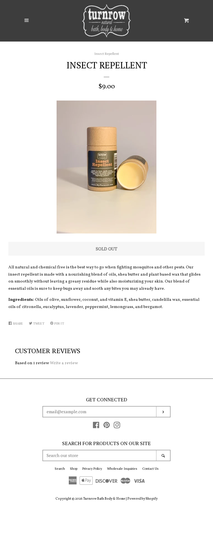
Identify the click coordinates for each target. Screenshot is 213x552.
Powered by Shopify (142, 499)
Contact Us (150, 468)
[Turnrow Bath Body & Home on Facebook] (96, 427)
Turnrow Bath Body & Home (104, 499)
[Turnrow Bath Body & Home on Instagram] (117, 427)
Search (60, 468)
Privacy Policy (92, 468)
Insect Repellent (106, 54)
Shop (73, 468)
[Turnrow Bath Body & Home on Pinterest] (106, 427)
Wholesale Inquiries (122, 468)
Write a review (64, 363)
